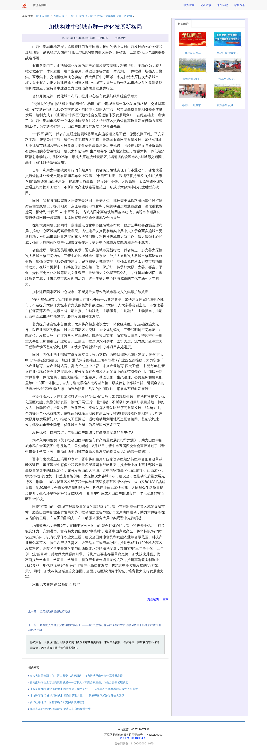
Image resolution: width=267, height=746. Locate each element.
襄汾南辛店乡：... (227, 105)
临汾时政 (189, 5)
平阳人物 (222, 5)
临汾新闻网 (42, 16)
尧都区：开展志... (192, 105)
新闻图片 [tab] (183, 24)
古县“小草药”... (227, 79)
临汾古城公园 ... (192, 79)
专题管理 (58, 16)
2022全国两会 (192, 53)
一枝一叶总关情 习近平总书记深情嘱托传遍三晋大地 (100, 16)
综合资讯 (239, 5)
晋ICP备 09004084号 (133, 738)
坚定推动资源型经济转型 (55, 611)
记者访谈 (205, 5)
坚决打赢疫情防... (227, 53)
